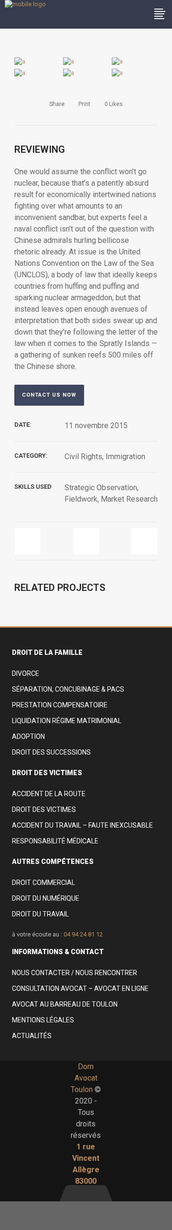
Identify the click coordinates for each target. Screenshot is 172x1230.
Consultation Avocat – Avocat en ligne (80, 988)
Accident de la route (49, 794)
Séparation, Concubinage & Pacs (68, 689)
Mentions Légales (43, 1020)
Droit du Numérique (45, 898)
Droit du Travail (40, 914)
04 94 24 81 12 (83, 934)
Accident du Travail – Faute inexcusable (82, 825)
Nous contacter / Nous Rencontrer (74, 973)
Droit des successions (51, 752)
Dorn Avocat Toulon (84, 1078)
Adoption (28, 736)
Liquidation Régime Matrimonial (66, 721)
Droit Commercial (43, 882)
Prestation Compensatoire (60, 705)
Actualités (32, 1036)
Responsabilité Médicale (55, 841)
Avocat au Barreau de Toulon (65, 1004)
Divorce (25, 673)
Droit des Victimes (44, 809)
